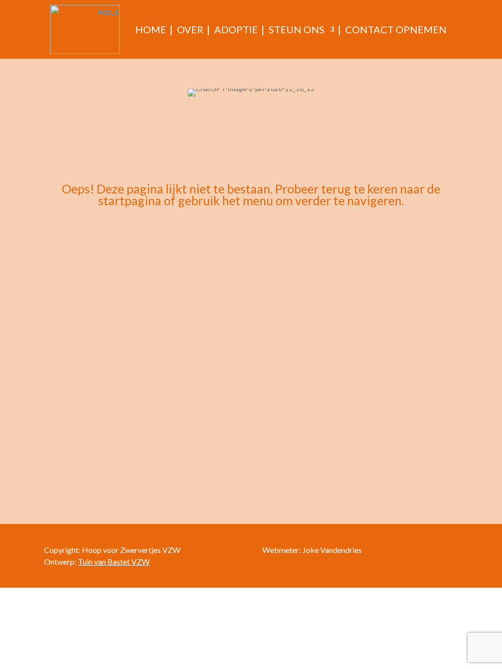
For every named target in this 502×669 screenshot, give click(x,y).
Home (150, 29)
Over (190, 29)
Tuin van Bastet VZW (114, 561)
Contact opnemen (396, 29)
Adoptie (236, 29)
